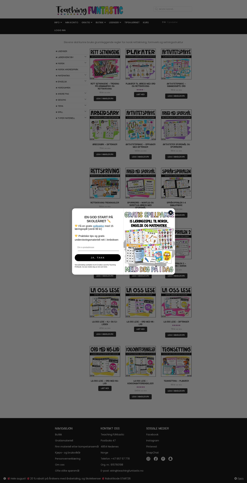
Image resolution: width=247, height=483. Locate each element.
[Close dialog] (170, 212)
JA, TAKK (98, 257)
